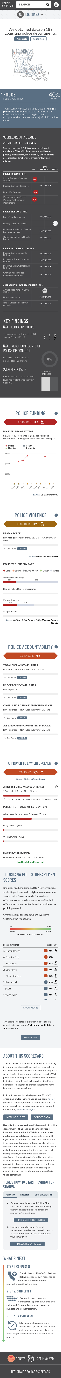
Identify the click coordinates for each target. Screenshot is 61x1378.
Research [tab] (24, 1194)
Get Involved (45, 1358)
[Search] (47, 4)
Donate (20, 1358)
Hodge (9, 94)
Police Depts (22, 38)
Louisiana (28, 14)
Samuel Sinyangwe (25, 1109)
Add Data (22, 549)
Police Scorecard (8, 5)
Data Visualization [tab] (43, 1194)
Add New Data (30, 1038)
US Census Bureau (49, 494)
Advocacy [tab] (10, 1194)
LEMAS (54, 623)
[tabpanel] (30, 1224)
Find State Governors (31, 1220)
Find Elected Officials (27, 1243)
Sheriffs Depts (38, 38)
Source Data (42, 1117)
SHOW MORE (30, 1007)
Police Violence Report (47, 556)
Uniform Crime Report (23, 620)
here (50, 1098)
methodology (16, 1117)
